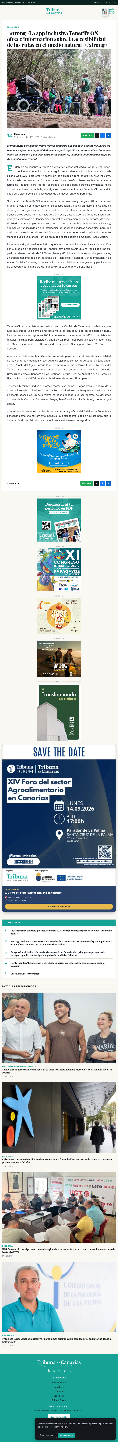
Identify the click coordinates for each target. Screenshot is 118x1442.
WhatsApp (87, 135)
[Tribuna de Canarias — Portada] (54, 11)
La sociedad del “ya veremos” (25, 973)
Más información (59, 1427)
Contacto (31, 2)
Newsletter (19, 2)
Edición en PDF (59, 1382)
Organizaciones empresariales (19, 1067)
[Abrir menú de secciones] (4, 11)
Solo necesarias (47, 1435)
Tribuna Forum (59, 1400)
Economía (7, 1156)
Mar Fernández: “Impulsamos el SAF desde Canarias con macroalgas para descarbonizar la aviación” (58, 964)
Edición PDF (7, 2)
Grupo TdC (59, 1396)
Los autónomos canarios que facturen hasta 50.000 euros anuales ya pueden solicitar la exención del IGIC (61, 932)
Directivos (8, 1336)
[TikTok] (115, 2)
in (108, 135)
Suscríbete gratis (59, 1417)
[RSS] (69, 1371)
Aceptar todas (66, 1435)
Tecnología (13, 27)
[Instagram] (110, 2)
